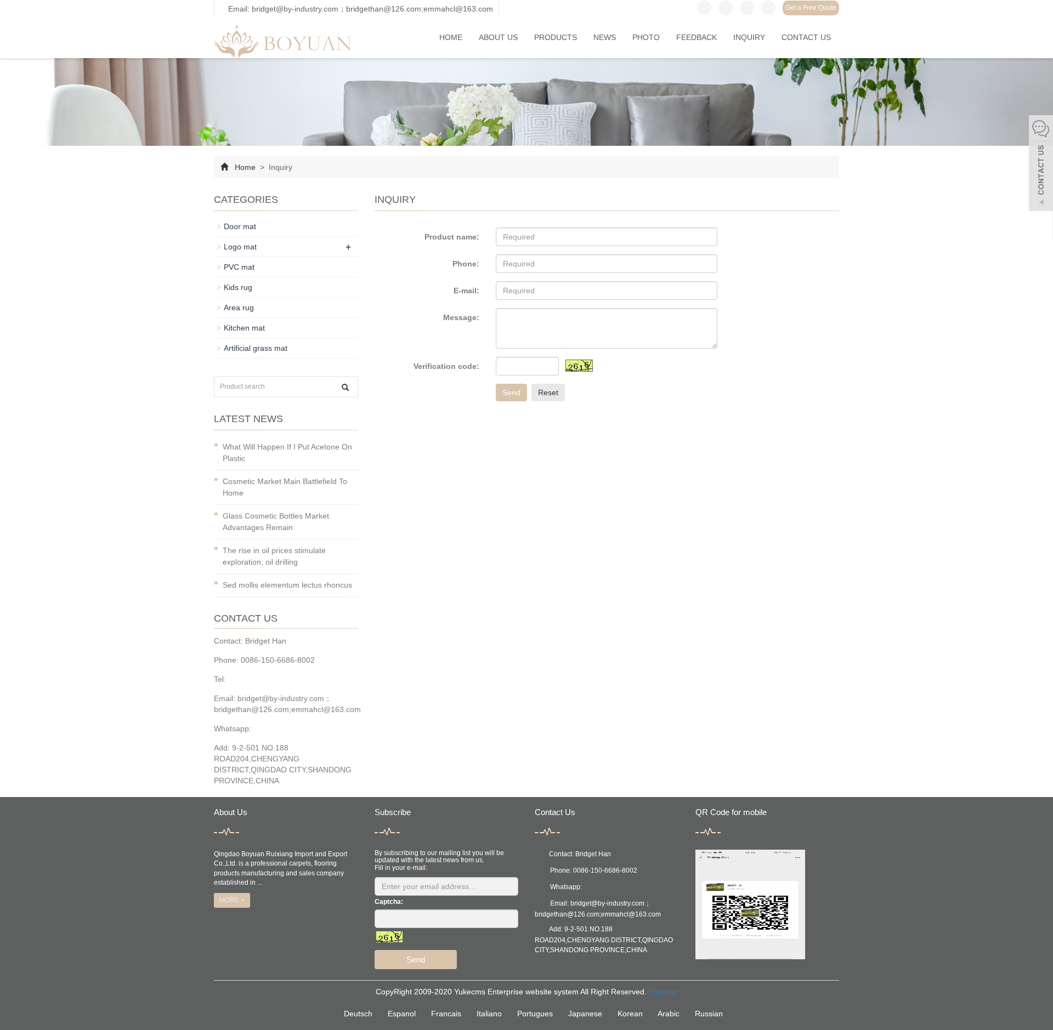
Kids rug (238, 287)
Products (555, 37)
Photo (646, 37)
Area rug (239, 307)
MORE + (232, 900)
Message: (461, 317)
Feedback (696, 37)
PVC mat (239, 267)
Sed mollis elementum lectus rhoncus (287, 585)
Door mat (240, 226)
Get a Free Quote (810, 8)
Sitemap (663, 991)
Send (511, 392)
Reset (548, 392)
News (604, 37)
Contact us (806, 37)
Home (450, 37)
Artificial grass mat (255, 348)
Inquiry (749, 37)
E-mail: (466, 290)
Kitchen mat (244, 327)
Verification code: (446, 366)
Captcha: (389, 902)
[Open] (1041, 164)
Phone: (465, 263)
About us (498, 37)
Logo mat (240, 246)
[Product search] (345, 387)
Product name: (451, 236)
